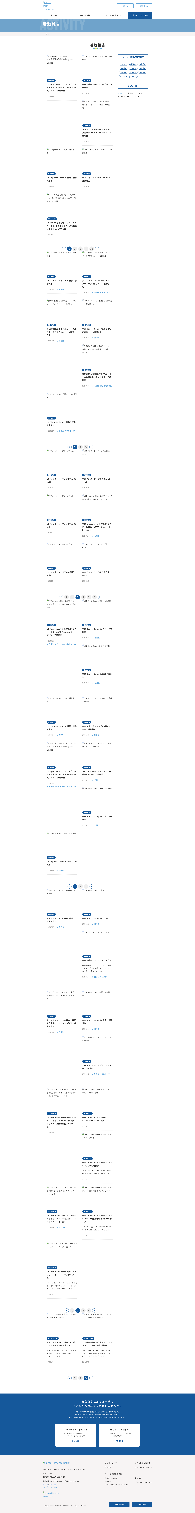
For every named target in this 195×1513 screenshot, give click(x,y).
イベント (138, 1474)
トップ (45, 34)
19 (91, 248)
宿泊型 (130, 93)
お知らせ (125, 6)
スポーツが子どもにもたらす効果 (117, 1485)
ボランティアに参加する (143, 1467)
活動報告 (108, 1481)
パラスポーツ (125, 96)
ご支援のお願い (142, 1504)
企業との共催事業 (111, 1478)
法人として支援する (142, 1463)
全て (122, 93)
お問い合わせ (144, 6)
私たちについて (111, 1463)
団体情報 (108, 1467)
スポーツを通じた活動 (113, 1474)
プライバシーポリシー (143, 1482)
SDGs (137, 96)
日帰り (139, 93)
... (86, 248)
